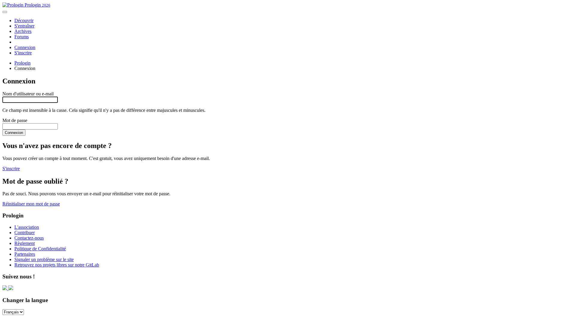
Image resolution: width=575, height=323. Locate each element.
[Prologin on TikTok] (10, 288)
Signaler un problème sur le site (44, 259)
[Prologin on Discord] (5, 288)
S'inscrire (23, 52)
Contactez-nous (29, 237)
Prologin (36, 4)
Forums (21, 36)
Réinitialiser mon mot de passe (31, 203)
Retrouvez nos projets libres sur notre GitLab (56, 264)
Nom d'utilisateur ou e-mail (28, 93)
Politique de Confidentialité (40, 248)
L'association (26, 227)
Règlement (24, 243)
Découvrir (24, 20)
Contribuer (24, 232)
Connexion (24, 47)
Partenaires (24, 254)
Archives (22, 31)
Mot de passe (14, 120)
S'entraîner (24, 25)
